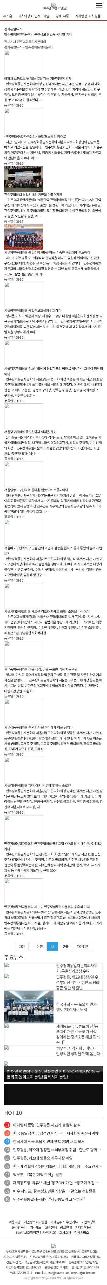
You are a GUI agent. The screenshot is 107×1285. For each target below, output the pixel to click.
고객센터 (51, 1227)
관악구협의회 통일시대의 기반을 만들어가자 (33, 194)
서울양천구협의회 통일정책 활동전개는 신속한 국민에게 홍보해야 (47, 252)
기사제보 (36, 1227)
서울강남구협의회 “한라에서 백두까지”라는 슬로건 (37, 785)
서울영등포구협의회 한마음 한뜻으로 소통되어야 (36, 489)
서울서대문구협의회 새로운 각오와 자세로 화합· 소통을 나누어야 (46, 611)
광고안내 (66, 1227)
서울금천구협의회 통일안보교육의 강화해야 (32, 310)
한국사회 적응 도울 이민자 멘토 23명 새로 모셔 (44, 1141)
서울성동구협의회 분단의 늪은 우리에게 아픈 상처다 (38, 727)
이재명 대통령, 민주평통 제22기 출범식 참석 (42, 1125)
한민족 (51, 34)
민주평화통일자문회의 (18, 34)
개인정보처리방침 (35, 1221)
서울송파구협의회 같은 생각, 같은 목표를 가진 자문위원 (40, 669)
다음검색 (83, 946)
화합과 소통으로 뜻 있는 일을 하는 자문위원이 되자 (37, 78)
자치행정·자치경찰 (87, 15)
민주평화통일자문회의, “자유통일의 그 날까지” (45, 1199)
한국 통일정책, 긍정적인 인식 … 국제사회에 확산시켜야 (51, 1133)
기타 (69, 34)
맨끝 (65, 946)
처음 (22, 946)
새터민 (60, 34)
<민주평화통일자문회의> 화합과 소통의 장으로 (35, 136)
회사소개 (65, 1232)
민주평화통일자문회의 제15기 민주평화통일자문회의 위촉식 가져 (46, 906)
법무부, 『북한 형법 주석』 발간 (33, 1174)
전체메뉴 (99, 5)
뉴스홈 (7, 15)
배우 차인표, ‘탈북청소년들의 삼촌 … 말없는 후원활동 (50, 1191)
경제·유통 (62, 15)
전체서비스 (81, 1232)
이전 (39, 946)
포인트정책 (88, 1221)
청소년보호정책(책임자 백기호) (36, 1232)
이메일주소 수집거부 (64, 1221)
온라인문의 (19, 1227)
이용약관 (15, 1221)
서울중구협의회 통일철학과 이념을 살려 (30, 431)
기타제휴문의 (83, 1227)
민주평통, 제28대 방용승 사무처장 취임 (38, 1158)
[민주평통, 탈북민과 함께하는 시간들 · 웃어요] (6, 1063)
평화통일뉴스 (13, 29)
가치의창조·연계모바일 (33, 15)
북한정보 (40, 34)
